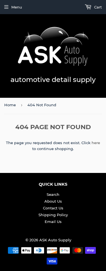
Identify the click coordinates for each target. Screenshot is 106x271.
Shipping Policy (53, 215)
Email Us (53, 221)
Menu (16, 7)
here (96, 142)
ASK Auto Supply (55, 240)
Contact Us (53, 208)
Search (53, 194)
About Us (53, 201)
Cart (97, 7)
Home (10, 105)
